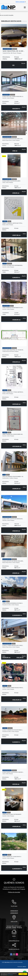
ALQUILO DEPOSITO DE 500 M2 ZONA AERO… (13, 561)
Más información (10, 974)
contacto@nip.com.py (14, 940)
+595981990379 (14, 910)
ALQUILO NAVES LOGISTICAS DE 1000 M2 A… (13, 772)
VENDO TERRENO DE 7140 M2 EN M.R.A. (11, 856)
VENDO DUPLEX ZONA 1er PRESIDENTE (11, 814)
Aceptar (23, 973)
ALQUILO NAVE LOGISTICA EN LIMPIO (11, 181)
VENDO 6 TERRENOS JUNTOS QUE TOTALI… (12, 223)
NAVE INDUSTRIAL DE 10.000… (14, 51)
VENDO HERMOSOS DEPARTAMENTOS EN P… (12, 307)
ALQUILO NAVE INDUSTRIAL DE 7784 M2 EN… (13, 349)
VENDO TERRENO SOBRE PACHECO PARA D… (12, 687)
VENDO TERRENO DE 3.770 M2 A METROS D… (13, 392)
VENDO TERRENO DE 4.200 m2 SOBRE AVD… (12, 434)
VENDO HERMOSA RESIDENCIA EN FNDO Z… (12, 603)
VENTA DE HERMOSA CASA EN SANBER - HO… (13, 476)
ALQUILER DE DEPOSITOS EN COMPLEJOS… (12, 138)
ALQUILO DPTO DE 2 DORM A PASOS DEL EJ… (13, 96)
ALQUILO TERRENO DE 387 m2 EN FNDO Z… (12, 730)
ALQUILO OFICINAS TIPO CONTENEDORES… (12, 265)
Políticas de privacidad (14, 892)
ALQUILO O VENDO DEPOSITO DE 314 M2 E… (12, 645)
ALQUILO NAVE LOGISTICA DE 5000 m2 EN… (12, 518)
